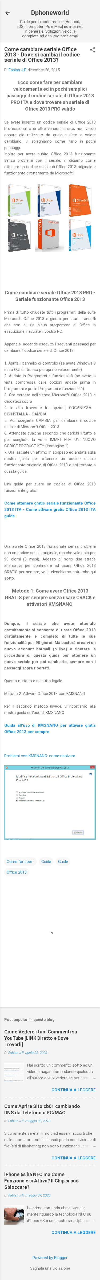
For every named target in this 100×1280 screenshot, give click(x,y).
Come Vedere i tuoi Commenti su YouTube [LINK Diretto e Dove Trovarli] (40, 1038)
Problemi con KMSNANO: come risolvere (39, 755)
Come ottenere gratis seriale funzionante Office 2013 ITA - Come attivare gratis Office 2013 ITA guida (50, 509)
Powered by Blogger (50, 1257)
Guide (63, 861)
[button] (92, 50)
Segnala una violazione (50, 1268)
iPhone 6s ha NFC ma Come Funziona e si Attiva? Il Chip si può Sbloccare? (41, 1181)
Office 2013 (17, 872)
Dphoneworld (50, 12)
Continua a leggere (73, 1090)
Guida (46, 861)
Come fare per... (20, 861)
